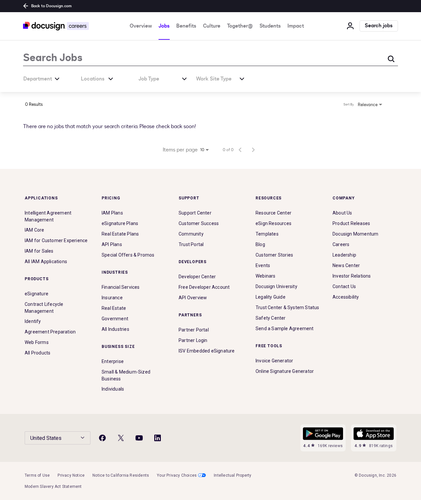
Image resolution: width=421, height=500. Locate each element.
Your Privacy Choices (177, 475)
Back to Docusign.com (51, 6)
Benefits (186, 26)
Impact (295, 26)
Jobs (164, 26)
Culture (211, 26)
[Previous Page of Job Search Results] (240, 149)
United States (46, 438)
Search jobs (379, 26)
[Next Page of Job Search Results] (253, 149)
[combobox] (191, 57)
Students (270, 26)
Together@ (240, 26)
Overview (141, 26)
